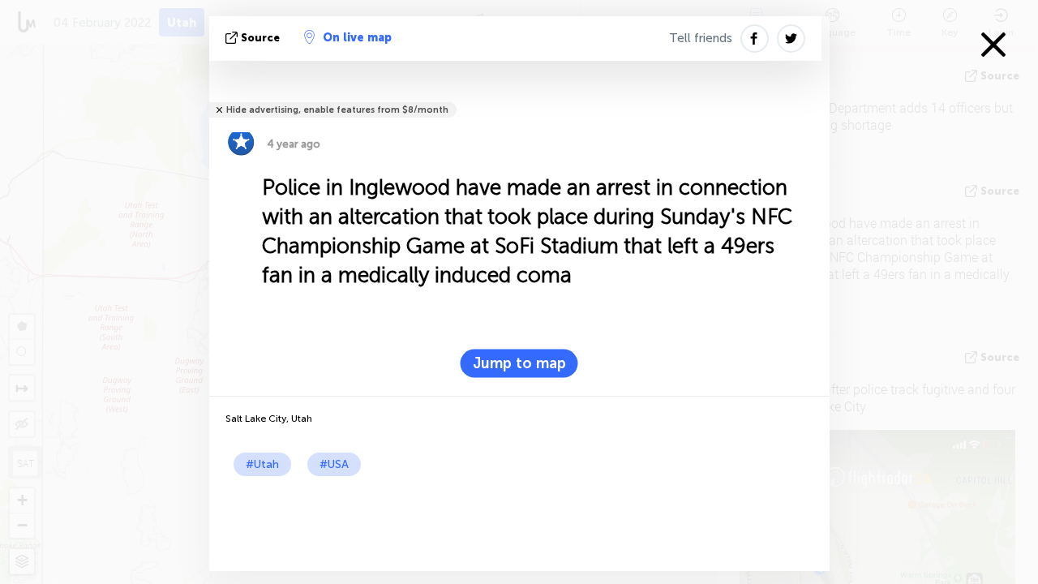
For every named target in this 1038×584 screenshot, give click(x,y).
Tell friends (700, 38)
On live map (357, 38)
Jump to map (519, 363)
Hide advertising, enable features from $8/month (337, 110)
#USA (334, 464)
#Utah (262, 464)
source (260, 38)
